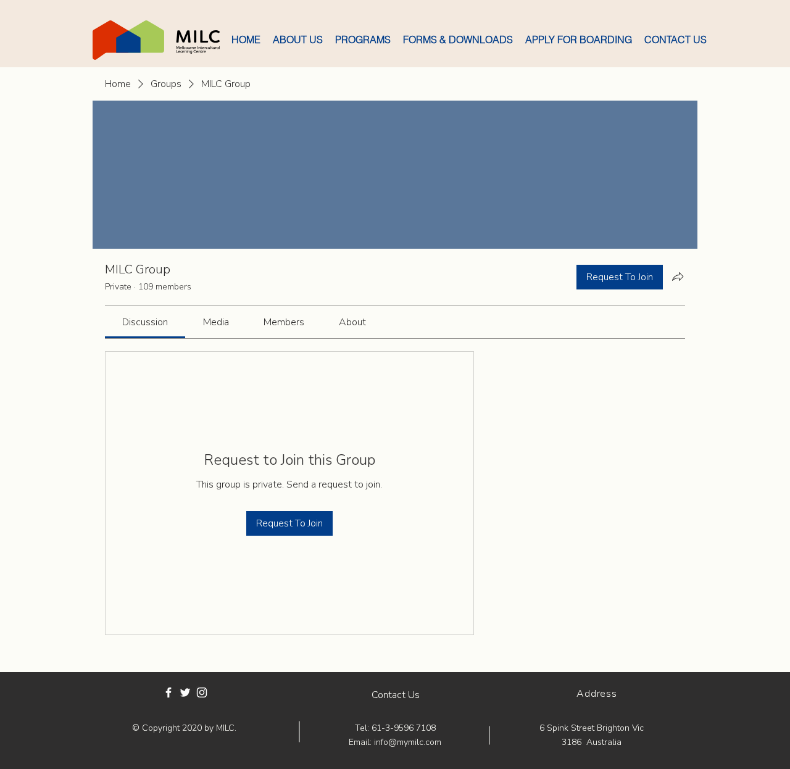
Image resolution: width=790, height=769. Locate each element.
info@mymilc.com (407, 742)
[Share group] (677, 276)
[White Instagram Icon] (202, 692)
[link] (145, 322)
